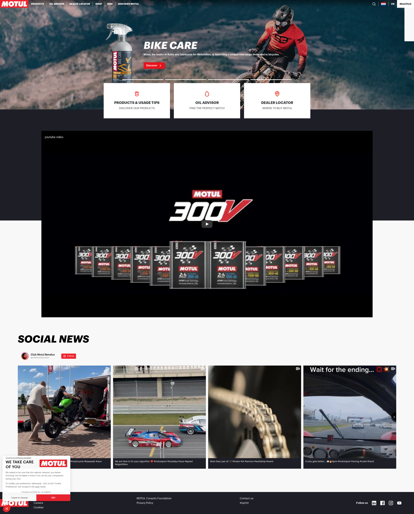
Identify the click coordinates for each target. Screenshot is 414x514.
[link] (99, 4)
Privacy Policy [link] (145, 503)
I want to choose (20, 497)
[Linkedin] (374, 503)
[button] (7, 508)
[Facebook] (382, 503)
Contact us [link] (246, 498)
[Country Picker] (383, 4)
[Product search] (374, 4)
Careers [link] (38, 503)
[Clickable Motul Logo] (14, 4)
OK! (54, 497)
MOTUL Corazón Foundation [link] (154, 498)
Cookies (39, 507)
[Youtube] (399, 503)
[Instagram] (391, 503)
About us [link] (39, 498)
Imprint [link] (244, 503)
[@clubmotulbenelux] (25, 356)
